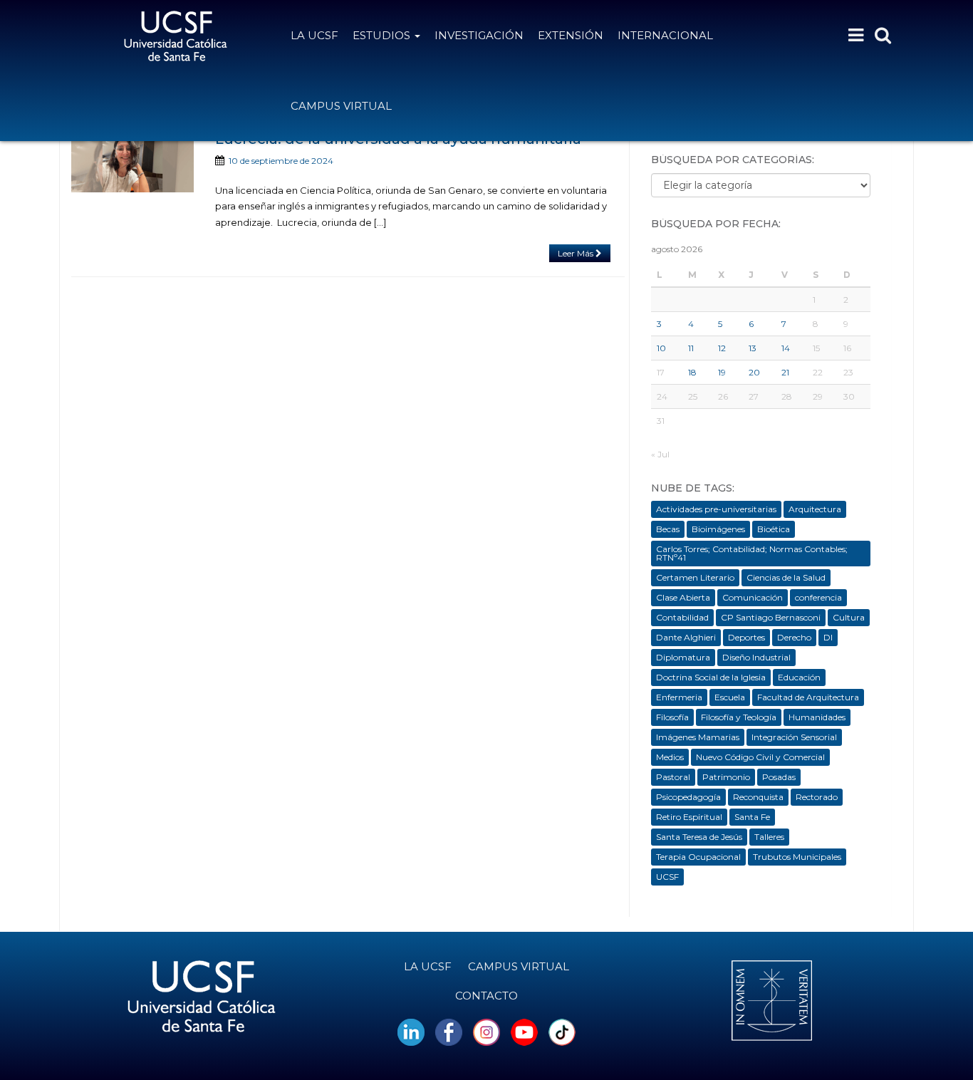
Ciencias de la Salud (786, 577)
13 (752, 348)
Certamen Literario (695, 577)
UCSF (667, 876)
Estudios (383, 35)
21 (785, 372)
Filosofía (672, 717)
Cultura (849, 617)
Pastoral (673, 777)
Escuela (729, 697)
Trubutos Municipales (797, 856)
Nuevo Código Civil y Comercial (760, 757)
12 (722, 348)
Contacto (486, 995)
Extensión (570, 35)
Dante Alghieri (686, 637)
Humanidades (817, 717)
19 (722, 372)
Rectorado (817, 796)
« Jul (660, 454)
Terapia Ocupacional (698, 856)
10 (661, 348)
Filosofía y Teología (738, 717)
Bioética (773, 529)
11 (691, 348)
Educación (799, 677)
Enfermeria (679, 697)
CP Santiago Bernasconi (771, 617)
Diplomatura (683, 657)
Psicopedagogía (688, 796)
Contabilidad (682, 617)
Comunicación (752, 597)
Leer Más (576, 253)
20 (754, 372)
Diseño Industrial (756, 657)
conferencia (818, 597)
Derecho (794, 637)
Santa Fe (752, 816)
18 (692, 372)
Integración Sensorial (794, 737)
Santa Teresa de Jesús (699, 836)
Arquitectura (815, 509)
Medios (670, 757)
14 (785, 348)
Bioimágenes (718, 529)
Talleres (769, 836)
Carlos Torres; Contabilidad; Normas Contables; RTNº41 (752, 553)
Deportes (746, 637)
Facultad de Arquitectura (808, 697)
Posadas (779, 777)
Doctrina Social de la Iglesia (711, 677)
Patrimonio (726, 777)
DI (828, 637)
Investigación (479, 35)
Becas (668, 529)
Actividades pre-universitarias (716, 509)
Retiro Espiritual (689, 816)
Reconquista (758, 796)
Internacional (665, 35)
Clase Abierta (683, 597)
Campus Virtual (341, 106)
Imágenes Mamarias (697, 737)
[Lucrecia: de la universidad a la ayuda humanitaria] (132, 161)
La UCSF (314, 35)
